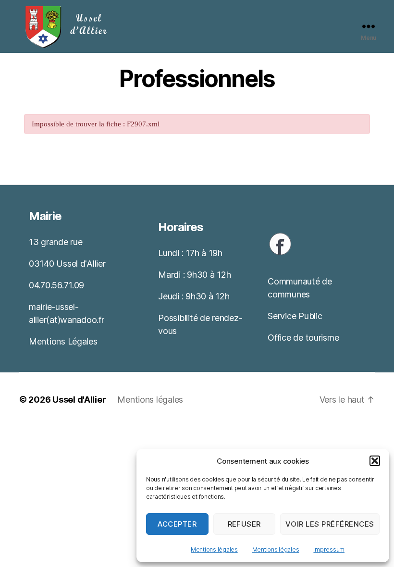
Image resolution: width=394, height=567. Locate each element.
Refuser (244, 524)
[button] (375, 461)
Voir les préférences (329, 524)
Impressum (329, 549)
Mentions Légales (63, 341)
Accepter (177, 524)
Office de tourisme (303, 338)
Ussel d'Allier (79, 399)
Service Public (295, 316)
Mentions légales (214, 549)
